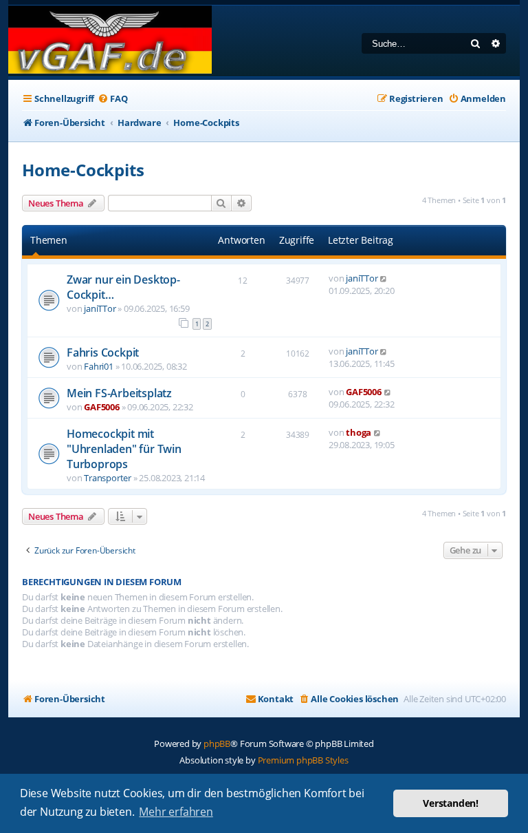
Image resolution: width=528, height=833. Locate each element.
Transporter (107, 478)
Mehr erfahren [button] (175, 811)
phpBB (217, 743)
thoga (358, 432)
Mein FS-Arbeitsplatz (119, 393)
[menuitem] (112, 99)
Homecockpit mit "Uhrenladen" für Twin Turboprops (124, 449)
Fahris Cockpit (103, 352)
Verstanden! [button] (450, 803)
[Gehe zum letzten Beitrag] (384, 278)
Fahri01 (98, 366)
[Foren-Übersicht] (110, 41)
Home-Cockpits (83, 169)
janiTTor (100, 308)
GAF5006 (102, 407)
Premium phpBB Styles (303, 760)
